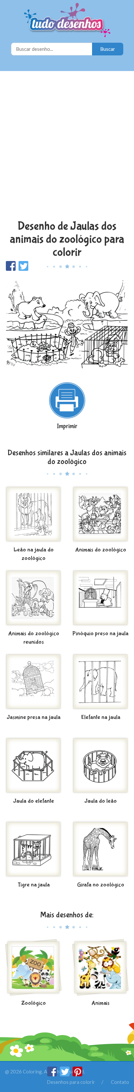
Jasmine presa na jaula (33, 717)
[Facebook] (52, 1074)
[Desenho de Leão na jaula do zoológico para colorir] (33, 515)
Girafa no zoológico (100, 884)
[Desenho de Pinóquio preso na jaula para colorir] (100, 598)
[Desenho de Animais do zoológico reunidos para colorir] (33, 598)
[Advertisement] (67, 146)
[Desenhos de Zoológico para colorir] (33, 968)
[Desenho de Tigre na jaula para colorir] (33, 850)
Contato (120, 1082)
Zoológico (33, 1003)
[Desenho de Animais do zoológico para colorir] (100, 515)
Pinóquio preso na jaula (100, 633)
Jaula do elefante (33, 801)
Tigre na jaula (34, 884)
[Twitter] (65, 1074)
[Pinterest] (77, 1074)
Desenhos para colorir (71, 1082)
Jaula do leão (101, 801)
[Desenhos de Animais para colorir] (100, 968)
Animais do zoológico (100, 549)
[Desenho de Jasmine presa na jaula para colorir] (33, 682)
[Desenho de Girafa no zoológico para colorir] (100, 850)
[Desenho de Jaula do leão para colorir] (100, 766)
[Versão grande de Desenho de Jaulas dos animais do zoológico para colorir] (67, 323)
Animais (100, 1003)
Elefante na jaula (100, 717)
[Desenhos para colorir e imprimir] (67, 20)
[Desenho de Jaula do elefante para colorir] (33, 766)
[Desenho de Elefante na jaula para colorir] (100, 682)
